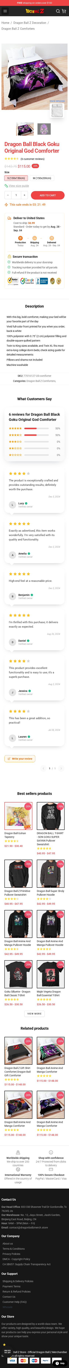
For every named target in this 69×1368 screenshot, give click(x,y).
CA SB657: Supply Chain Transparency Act (27, 1264)
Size (6, 172)
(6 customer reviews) (33, 158)
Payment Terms (11, 1286)
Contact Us (9, 1296)
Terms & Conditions (14, 1248)
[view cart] (64, 11)
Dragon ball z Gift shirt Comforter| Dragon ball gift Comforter (17, 1072)
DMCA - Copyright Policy (16, 1259)
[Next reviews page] (61, 768)
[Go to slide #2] (44, 129)
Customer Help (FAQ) (15, 1301)
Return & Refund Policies (17, 1291)
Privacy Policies (11, 1253)
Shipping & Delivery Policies (18, 1281)
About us (8, 1243)
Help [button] (62, 1363)
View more (34, 1013)
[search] (58, 11)
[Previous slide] (7, 76)
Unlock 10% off (7, 1352)
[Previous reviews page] (43, 768)
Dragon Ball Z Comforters (18, 28)
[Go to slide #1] (25, 129)
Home (5, 23)
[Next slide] (62, 76)
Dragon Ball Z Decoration (29, 23)
